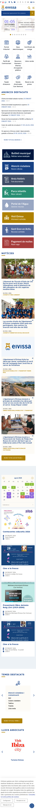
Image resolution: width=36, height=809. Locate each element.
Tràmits (10, 706)
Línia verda (12, 708)
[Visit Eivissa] (18, 217)
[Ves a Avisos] (32, 13)
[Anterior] (2, 693)
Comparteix (33, 280)
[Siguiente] (34, 693)
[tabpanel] (18, 25)
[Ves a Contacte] (21, 2)
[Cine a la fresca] (18, 555)
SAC (9, 698)
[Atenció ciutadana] (18, 167)
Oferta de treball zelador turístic (12, 99)
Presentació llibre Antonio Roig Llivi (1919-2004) (16, 606)
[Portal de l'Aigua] (18, 204)
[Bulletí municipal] (18, 154)
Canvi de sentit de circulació (11, 125)
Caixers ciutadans (14, 701)
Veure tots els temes (11, 721)
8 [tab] (25, 34)
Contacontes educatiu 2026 (16, 531)
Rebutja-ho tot (7, 805)
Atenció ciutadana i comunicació (16, 694)
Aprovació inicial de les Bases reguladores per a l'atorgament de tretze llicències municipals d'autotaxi (17, 113)
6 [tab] (21, 34)
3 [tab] (14, 34)
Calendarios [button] (6, 505)
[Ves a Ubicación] (15, 2)
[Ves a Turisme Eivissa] (18, 745)
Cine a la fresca (10, 568)
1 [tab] (10, 34)
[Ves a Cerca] (29, 8)
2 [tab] (12, 34)
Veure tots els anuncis (12, 140)
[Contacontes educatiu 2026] (18, 519)
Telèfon (11, 703)
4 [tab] (17, 34)
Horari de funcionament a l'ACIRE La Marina (16, 119)
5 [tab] (19, 34)
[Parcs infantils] (18, 192)
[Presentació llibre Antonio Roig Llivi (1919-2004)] (18, 592)
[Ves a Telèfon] (18, 2)
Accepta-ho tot (21, 800)
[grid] (18, 491)
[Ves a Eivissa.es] (8, 7)
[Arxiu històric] (18, 179)
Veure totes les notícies (13, 458)
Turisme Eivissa (17, 760)
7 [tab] (23, 34)
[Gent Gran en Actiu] (18, 230)
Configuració (6, 800)
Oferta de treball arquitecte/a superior (14, 105)
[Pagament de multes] (18, 242)
